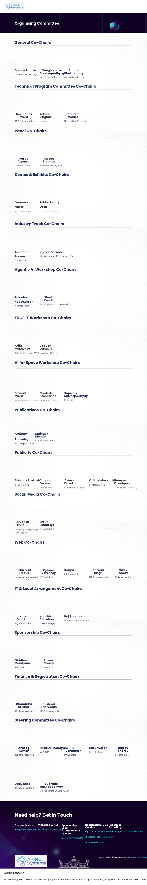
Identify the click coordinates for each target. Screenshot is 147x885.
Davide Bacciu (25, 70)
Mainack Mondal (41, 435)
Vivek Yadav (123, 571)
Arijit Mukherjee (22, 347)
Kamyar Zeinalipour (122, 481)
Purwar (20, 256)
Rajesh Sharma (49, 160)
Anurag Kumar (23, 749)
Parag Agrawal (24, 160)
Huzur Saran (98, 748)
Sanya (69, 570)
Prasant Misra (20, 394)
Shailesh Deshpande (47, 394)
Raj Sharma (73, 616)
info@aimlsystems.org (25, 829)
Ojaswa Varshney (48, 571)
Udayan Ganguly (45, 347)
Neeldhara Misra (24, 115)
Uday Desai (23, 784)
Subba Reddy (49, 202)
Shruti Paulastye (46, 523)
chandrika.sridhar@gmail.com (99, 836)
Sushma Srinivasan (49, 705)
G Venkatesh (73, 749)
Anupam (21, 252)
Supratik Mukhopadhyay (76, 394)
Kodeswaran (24, 302)
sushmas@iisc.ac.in (94, 842)
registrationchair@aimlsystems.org (102, 831)
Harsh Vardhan (23, 617)
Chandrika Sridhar (24, 705)
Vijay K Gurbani (51, 252)
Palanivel (21, 297)
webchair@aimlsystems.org (51, 829)
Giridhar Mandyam (22, 661)
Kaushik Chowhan (46, 617)
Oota (43, 207)
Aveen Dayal (69, 481)
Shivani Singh (98, 571)
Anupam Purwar (45, 481)
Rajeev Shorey (48, 661)
